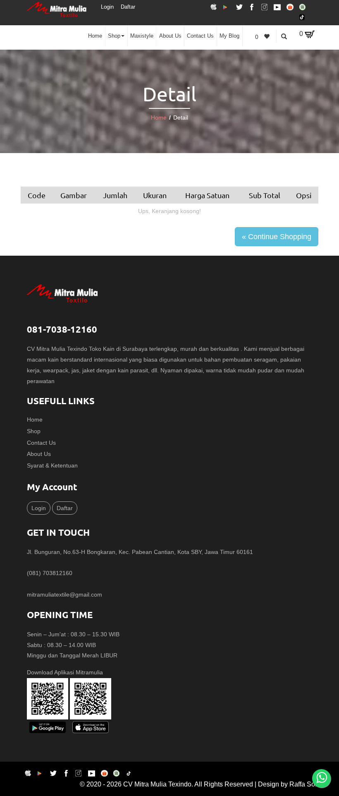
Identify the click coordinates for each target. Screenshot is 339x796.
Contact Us (200, 36)
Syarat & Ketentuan (52, 465)
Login (107, 7)
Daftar (128, 7)
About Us (170, 36)
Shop (114, 36)
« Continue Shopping (276, 237)
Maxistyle (141, 36)
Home (95, 36)
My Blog (229, 36)
